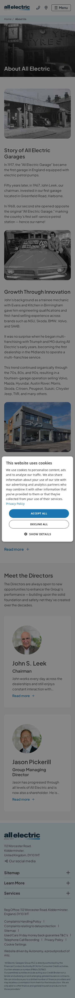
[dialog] (37, 499)
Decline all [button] (39, 524)
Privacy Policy (15, 504)
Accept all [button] (39, 513)
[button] (37, 534)
